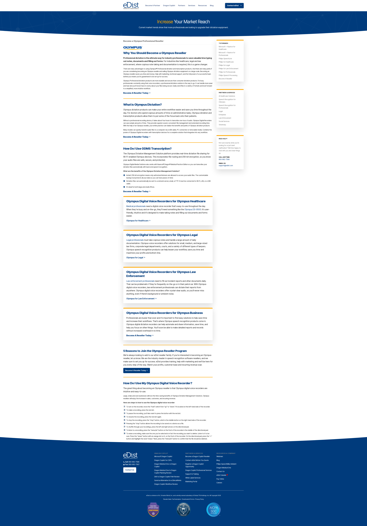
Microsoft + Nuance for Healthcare (227, 48)
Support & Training (192, 474)
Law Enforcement (225, 118)
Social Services (224, 121)
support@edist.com (226, 165)
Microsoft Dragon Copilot (163, 456)
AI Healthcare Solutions (227, 96)
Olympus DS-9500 (192, 209)
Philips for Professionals (227, 72)
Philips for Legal (224, 65)
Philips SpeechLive (225, 59)
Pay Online (220, 479)
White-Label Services (193, 478)
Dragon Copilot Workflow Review (166, 484)
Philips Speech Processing (228, 75)
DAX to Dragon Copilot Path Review (166, 477)
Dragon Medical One (223, 468)
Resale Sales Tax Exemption (172, 499)
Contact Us (129, 470)
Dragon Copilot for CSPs (163, 460)
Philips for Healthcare (226, 62)
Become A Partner (152, 5)
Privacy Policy (199, 499)
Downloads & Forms (188, 499)
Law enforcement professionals (140, 281)
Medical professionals (136, 206)
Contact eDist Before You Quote (197, 460)
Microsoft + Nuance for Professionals (227, 54)
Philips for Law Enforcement (228, 69)
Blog (212, 5)
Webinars (219, 456)
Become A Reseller (225, 79)
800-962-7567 (132, 464)
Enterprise (222, 115)
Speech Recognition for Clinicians (227, 100)
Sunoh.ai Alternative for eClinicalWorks (167, 480)
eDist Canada (221, 475)
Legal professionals (134, 240)
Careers (219, 483)
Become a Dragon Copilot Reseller (197, 456)
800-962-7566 (224, 159)
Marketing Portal (191, 481)
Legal (221, 111)
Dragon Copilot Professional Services (198, 470)
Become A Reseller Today (136, 93)
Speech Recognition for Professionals (227, 106)
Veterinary (222, 125)
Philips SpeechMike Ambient (226, 464)
